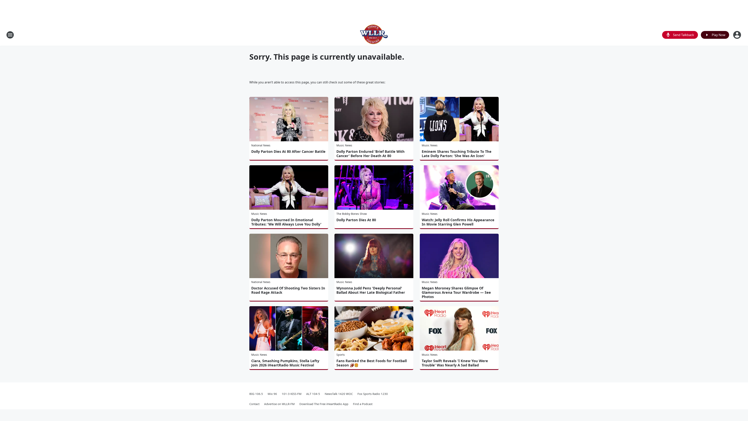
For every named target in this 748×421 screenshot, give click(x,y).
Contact (254, 404)
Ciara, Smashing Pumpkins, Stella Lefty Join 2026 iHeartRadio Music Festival (285, 363)
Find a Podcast (362, 404)
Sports (340, 354)
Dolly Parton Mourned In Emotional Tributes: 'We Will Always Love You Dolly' (286, 222)
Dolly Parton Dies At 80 (356, 220)
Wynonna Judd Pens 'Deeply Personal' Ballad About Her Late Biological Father (370, 290)
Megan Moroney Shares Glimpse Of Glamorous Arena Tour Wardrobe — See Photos (456, 292)
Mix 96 (272, 394)
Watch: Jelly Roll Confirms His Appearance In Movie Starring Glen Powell (458, 222)
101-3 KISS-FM (292, 394)
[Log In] (737, 35)
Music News (344, 145)
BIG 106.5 (256, 394)
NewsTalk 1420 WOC (339, 394)
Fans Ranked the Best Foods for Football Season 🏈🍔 (371, 363)
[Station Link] (374, 35)
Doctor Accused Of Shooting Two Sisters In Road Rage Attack (288, 290)
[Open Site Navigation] (10, 35)
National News (260, 145)
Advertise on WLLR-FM (279, 404)
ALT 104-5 (313, 394)
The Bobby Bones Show (351, 214)
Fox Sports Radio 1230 (372, 394)
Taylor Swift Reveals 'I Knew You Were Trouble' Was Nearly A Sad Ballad (455, 363)
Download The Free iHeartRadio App (323, 404)
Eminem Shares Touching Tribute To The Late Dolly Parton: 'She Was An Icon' (456, 153)
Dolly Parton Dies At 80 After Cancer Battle (288, 151)
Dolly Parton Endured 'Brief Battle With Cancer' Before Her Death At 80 (370, 153)
